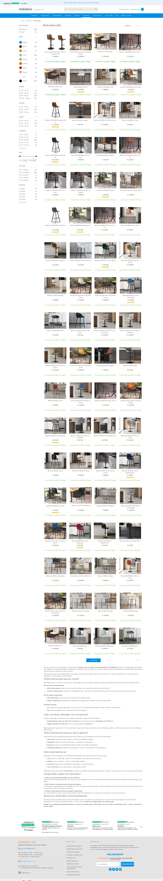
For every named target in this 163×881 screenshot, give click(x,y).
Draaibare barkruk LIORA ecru (80, 576)
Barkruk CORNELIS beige (80, 471)
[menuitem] (35, 15)
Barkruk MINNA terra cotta (130, 225)
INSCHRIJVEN (127, 864)
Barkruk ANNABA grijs (130, 646)
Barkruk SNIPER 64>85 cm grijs (104, 120)
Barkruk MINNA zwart (55, 471)
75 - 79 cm (29, 145)
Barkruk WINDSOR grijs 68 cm (55, 225)
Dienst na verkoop (73, 852)
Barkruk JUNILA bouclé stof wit (80, 260)
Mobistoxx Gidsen (73, 864)
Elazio (29, 191)
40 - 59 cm (29, 123)
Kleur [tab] (21, 36)
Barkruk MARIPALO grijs (105, 190)
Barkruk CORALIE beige (55, 295)
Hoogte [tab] (21, 86)
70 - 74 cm (29, 142)
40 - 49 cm (29, 109)
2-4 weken (29, 175)
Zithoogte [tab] (22, 130)
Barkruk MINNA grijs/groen (105, 646)
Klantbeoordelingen (73, 874)
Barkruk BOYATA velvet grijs (55, 436)
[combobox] (81, 9)
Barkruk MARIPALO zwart (55, 506)
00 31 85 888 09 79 (28, 848)
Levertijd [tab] (22, 166)
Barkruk (29, 29)
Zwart (29, 81)
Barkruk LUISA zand (55, 86)
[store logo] (31, 9)
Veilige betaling (72, 861)
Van (21, 160)
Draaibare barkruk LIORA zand (131, 190)
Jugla (29, 189)
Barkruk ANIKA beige (131, 611)
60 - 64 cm (29, 137)
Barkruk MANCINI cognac (105, 365)
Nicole (29, 199)
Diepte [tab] (21, 117)
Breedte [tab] (22, 103)
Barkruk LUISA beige (105, 51)
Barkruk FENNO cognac (80, 120)
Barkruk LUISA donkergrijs (81, 505)
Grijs (29, 55)
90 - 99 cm (29, 95)
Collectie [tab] (22, 185)
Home (22, 21)
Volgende (93, 660)
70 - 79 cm (29, 90)
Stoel (29, 32)
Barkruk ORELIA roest (55, 400)
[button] (25, 873)
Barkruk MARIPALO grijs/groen (80, 225)
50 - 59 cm (29, 112)
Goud (29, 51)
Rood (29, 68)
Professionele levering (74, 849)
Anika (29, 194)
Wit (29, 76)
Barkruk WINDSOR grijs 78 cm (105, 400)
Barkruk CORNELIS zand (130, 120)
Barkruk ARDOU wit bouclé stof (104, 436)
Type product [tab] (23, 25)
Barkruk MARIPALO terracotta (130, 87)
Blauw (29, 42)
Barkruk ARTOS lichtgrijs (80, 611)
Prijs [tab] (20, 152)
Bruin (29, 46)
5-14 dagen (29, 172)
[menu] (81, 15)
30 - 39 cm (29, 107)
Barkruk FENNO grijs (130, 365)
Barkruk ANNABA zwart (55, 330)
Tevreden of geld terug (74, 855)
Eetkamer (29, 21)
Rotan (29, 72)
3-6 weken (29, 177)
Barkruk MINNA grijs (80, 646)
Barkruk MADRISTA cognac (55, 260)
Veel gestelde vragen (74, 846)
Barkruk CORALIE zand (105, 87)
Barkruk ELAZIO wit (81, 87)
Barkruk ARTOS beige (105, 611)
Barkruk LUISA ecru (55, 645)
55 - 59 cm (29, 134)
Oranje (29, 63)
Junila (29, 196)
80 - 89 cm (29, 93)
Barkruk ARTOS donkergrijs (55, 576)
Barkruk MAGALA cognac (105, 155)
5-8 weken (29, 180)
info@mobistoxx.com (28, 861)
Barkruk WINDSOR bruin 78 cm (130, 52)
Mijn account (135, 9)
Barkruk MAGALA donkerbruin (130, 541)
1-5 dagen (29, 170)
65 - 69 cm (29, 140)
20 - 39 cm (29, 121)
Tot (29, 160)
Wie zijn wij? (71, 858)
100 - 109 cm (29, 98)
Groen (29, 59)
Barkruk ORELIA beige (105, 576)
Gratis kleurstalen (73, 872)
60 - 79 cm (29, 126)
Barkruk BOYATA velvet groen (105, 260)
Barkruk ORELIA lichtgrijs (105, 506)
